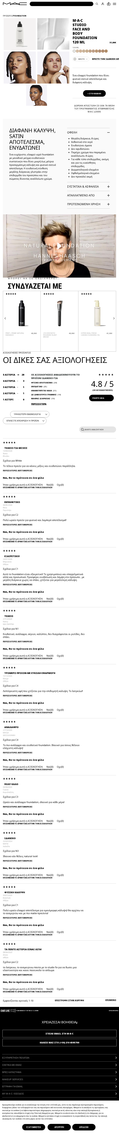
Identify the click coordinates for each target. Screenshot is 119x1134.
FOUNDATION (19, 16)
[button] (114, 3)
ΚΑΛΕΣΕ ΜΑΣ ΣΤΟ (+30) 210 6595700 (59, 1042)
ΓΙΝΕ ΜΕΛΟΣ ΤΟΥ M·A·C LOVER (27, 1011)
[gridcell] (74, 51)
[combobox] (81, 59)
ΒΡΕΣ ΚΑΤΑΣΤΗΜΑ (11, 1072)
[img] (22, 313)
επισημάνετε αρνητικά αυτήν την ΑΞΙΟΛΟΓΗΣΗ (27, 487)
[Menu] (114, 3)
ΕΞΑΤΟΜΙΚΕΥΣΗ (33, 1127)
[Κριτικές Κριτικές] (82, 429)
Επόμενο (110, 1000)
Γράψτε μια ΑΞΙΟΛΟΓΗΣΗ (98, 399)
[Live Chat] (7, 1011)
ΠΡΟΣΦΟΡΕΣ (113, 1011)
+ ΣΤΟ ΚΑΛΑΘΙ (94, 93)
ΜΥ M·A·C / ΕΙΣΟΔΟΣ (13, 1093)
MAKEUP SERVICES (12, 1079)
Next (114, 318)
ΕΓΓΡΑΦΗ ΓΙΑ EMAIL (12, 1086)
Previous (5, 318)
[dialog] (15, 334)
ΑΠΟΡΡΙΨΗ (59, 1127)
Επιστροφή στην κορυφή (69, 1000)
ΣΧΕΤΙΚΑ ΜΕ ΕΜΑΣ (12, 1065)
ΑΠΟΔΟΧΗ (84, 1127)
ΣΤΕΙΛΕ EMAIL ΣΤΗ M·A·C (59, 1033)
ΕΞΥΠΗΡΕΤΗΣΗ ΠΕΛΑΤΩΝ (15, 1058)
